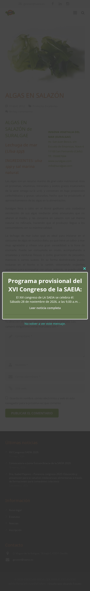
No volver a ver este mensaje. (45, 324)
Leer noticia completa (45, 308)
